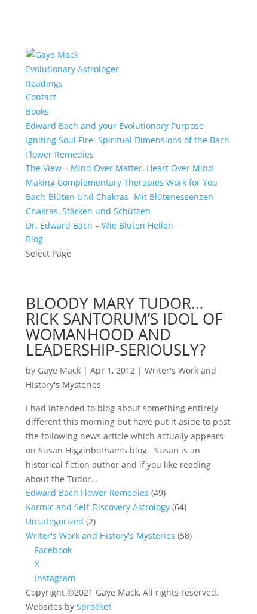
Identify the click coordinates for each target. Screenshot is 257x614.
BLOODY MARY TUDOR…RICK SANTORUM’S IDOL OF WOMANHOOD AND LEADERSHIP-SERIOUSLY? (124, 326)
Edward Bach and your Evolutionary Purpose (115, 125)
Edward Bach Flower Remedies (87, 492)
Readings (44, 83)
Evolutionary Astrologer (72, 69)
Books (37, 111)
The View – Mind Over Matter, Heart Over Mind (119, 168)
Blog (34, 239)
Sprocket (94, 606)
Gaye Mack (59, 370)
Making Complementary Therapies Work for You (122, 182)
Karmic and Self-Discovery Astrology (98, 507)
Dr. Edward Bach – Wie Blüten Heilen (99, 225)
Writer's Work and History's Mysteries (100, 535)
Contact (41, 97)
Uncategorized (55, 521)
